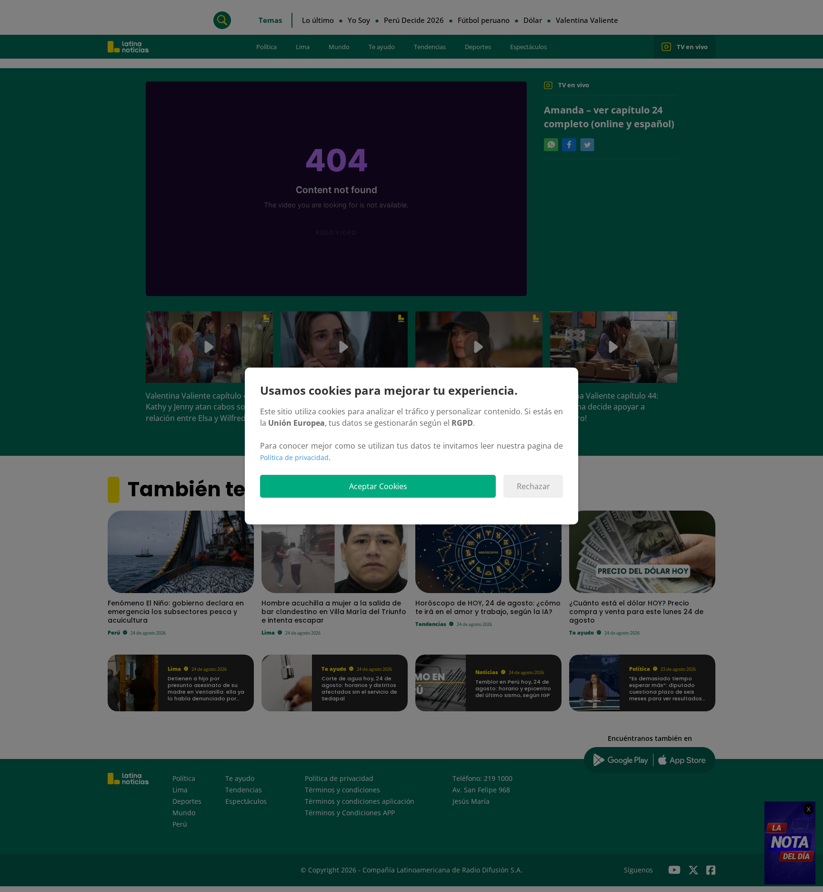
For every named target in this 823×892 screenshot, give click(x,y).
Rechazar (533, 486)
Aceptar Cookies (378, 486)
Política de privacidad (294, 457)
